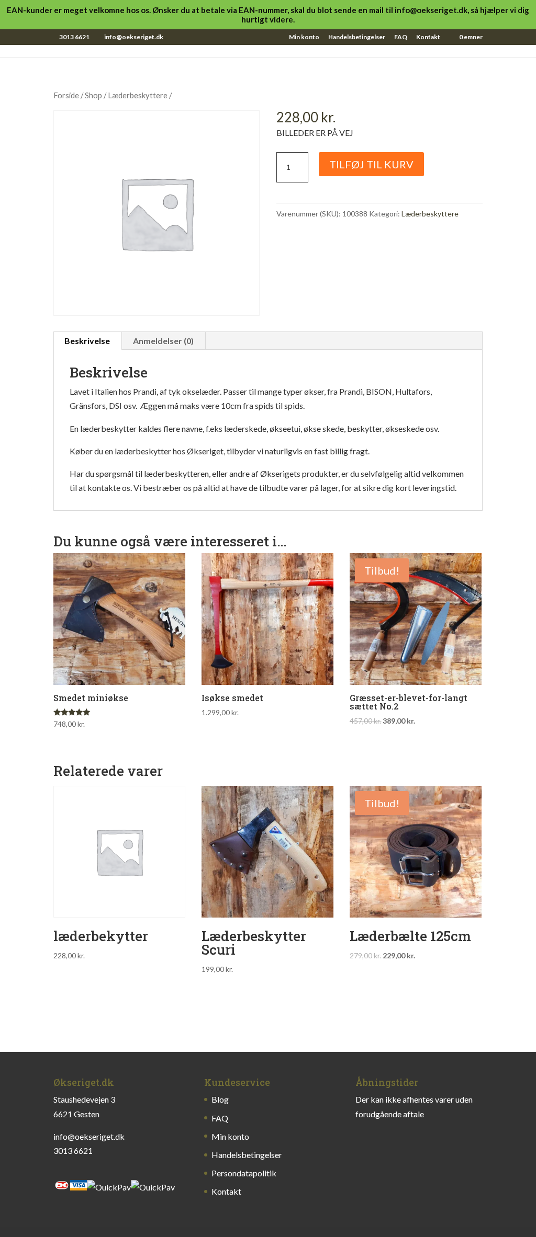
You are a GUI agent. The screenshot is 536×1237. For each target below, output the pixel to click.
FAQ (400, 37)
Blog (315, 37)
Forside (66, 95)
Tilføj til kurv (371, 164)
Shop (254, 37)
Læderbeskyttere (138, 95)
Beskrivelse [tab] (87, 341)
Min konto (304, 37)
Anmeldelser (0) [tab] (163, 341)
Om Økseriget (366, 37)
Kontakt (428, 37)
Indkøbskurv (435, 37)
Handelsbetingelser (356, 37)
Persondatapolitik (243, 1173)
